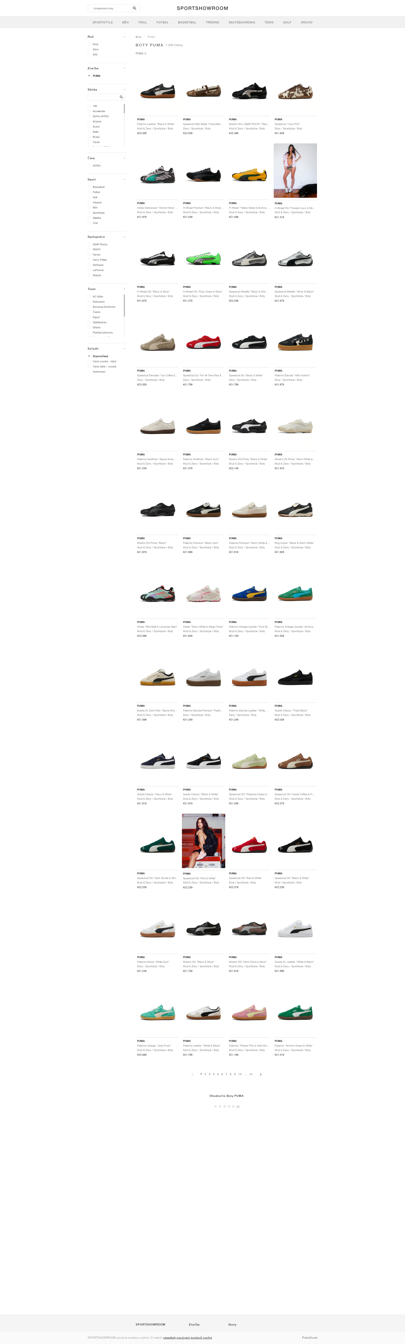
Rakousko (99, 301)
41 (251, 1074)
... (245, 1074)
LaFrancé (98, 269)
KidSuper (98, 264)
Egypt (96, 317)
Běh (95, 207)
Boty (139, 36)
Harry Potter (100, 259)
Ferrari (96, 254)
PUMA (97, 75)
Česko (96, 311)
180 (95, 105)
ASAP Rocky (100, 244)
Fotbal (96, 192)
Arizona (97, 121)
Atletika (97, 217)
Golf (95, 197)
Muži (95, 44)
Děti (95, 54)
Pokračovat (309, 1337)
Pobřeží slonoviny (103, 332)
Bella (95, 131)
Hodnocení (99, 371)
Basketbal (99, 186)
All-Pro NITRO (101, 116)
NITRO (97, 165)
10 (240, 1074)
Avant (96, 126)
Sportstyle (99, 212)
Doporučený (100, 356)
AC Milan (98, 296)
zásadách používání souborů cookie (187, 1337)
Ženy (96, 49)
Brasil (96, 136)
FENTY (97, 249)
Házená (97, 202)
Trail (95, 222)
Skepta (97, 275)
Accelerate (99, 111)
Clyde (96, 141)
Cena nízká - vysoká (104, 366)
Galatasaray (100, 322)
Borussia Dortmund (104, 306)
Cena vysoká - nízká (104, 361)
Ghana (96, 327)
